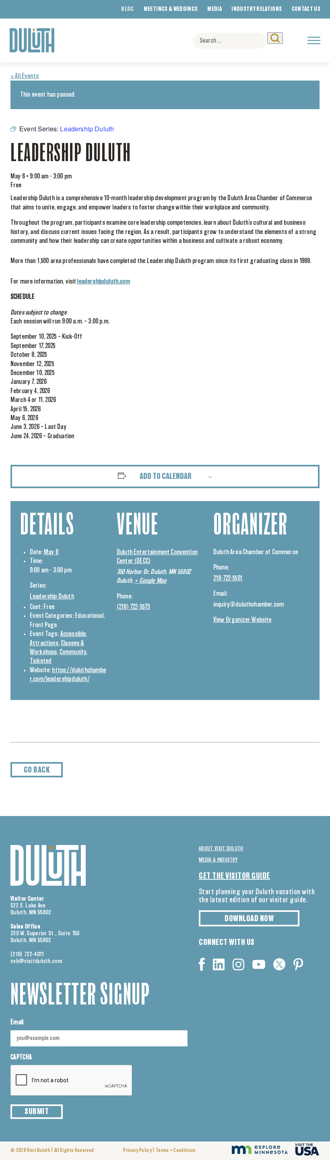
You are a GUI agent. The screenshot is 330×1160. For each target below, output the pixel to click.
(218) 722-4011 (27, 954)
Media (214, 9)
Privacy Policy (137, 1150)
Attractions (44, 643)
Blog (127, 9)
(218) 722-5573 (133, 607)
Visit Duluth (38, 1150)
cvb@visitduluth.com (36, 961)
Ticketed (41, 661)
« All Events (24, 76)
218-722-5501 (228, 578)
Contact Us (306, 9)
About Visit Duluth (221, 848)
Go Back (37, 770)
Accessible (73, 634)
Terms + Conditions (176, 1150)
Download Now (249, 919)
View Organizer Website (242, 620)
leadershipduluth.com (103, 281)
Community (73, 652)
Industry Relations (256, 9)
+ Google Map (150, 581)
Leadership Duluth (52, 596)
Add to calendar (166, 476)
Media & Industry (218, 860)
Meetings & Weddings (171, 9)
